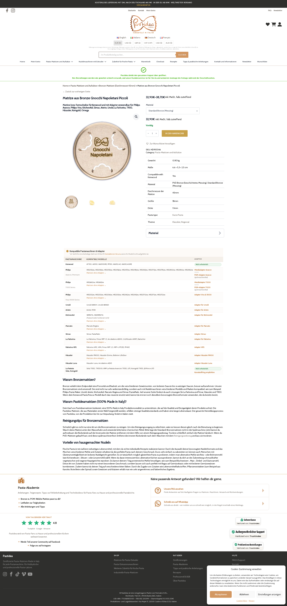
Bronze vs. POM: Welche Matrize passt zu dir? (41, 499)
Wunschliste (262, 61)
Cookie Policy (241, 601)
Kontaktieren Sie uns (113, 254)
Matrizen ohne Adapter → (96, 273)
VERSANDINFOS (143, 5)
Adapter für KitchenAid (203, 315)
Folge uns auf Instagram (40, 545)
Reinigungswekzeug (183, 435)
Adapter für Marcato (202, 326)
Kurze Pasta (177, 215)
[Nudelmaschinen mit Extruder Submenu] (106, 62)
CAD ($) (159, 43)
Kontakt (141, 10)
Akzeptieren (221, 594)
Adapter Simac (200, 334)
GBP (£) (138, 43)
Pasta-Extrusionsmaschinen (126, 564)
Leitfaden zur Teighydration (33, 503)
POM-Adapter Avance (202, 276)
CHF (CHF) (148, 43)
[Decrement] (148, 133)
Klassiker (176, 222)
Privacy (251, 601)
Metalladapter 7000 (202, 282)
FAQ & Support (238, 560)
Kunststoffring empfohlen (204, 372)
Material (149, 105)
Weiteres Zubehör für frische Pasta (129, 568)
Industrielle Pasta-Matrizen (126, 572)
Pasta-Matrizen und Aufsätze (58, 61)
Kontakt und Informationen (225, 61)
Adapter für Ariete (201, 310)
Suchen (182, 54)
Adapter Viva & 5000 (203, 295)
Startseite (132, 10)
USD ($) (128, 43)
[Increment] (156, 133)
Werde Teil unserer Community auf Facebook (40, 542)
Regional (185, 222)
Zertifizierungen (180, 560)
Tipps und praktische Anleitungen (188, 568)
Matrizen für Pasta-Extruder (126, 560)
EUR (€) (118, 43)
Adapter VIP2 (199, 347)
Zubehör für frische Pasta (122, 61)
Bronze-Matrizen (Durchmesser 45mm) (117, 85)
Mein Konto (150, 10)
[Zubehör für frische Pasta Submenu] (135, 62)
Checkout (160, 61)
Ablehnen (244, 594)
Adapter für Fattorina (202, 339)
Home (22, 61)
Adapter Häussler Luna (203, 363)
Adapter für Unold (201, 305)
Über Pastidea (179, 581)
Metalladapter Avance (203, 270)
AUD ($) (169, 43)
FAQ (269, 10)
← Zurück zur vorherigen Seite (76, 91)
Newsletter (278, 10)
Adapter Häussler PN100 (204, 355)
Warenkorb (145, 61)
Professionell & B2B (181, 576)
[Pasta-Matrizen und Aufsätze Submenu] (73, 62)
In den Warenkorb (174, 133)
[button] (136, 117)
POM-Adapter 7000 (202, 288)
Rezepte (173, 61)
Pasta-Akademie (180, 564)
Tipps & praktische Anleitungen (195, 61)
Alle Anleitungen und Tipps (33, 506)
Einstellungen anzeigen (269, 594)
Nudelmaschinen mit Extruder (91, 61)
